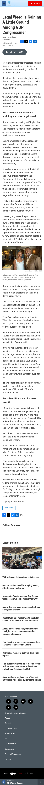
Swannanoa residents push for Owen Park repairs (20, 654)
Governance (9, 749)
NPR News (9, 508)
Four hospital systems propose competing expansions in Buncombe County (21, 643)
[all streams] (41, 782)
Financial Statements (13, 754)
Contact (8, 723)
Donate (36, 4)
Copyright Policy (11, 728)
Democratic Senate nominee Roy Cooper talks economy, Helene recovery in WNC (20, 597)
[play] (3, 782)
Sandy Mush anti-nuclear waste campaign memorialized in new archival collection (20, 619)
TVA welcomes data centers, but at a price (20, 577)
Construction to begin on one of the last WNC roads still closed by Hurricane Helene (21, 678)
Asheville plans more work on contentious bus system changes (21, 608)
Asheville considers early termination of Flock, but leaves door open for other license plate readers (20, 631)
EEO (6, 739)
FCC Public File (10, 744)
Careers (8, 759)
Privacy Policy (10, 733)
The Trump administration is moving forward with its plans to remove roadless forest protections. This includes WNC (22, 666)
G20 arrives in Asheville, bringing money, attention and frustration (20, 586)
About (7, 718)
